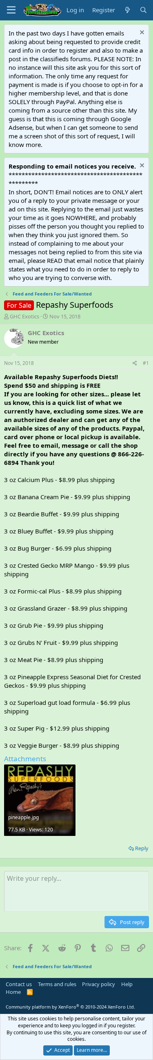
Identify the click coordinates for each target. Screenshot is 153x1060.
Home (13, 992)
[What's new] (127, 10)
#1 (146, 363)
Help (127, 984)
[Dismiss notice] (140, 33)
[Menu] (11, 10)
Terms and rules (57, 984)
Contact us (19, 984)
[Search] (143, 10)
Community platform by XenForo (70, 1007)
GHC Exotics (24, 316)
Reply (142, 848)
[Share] (135, 363)
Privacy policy (98, 984)
